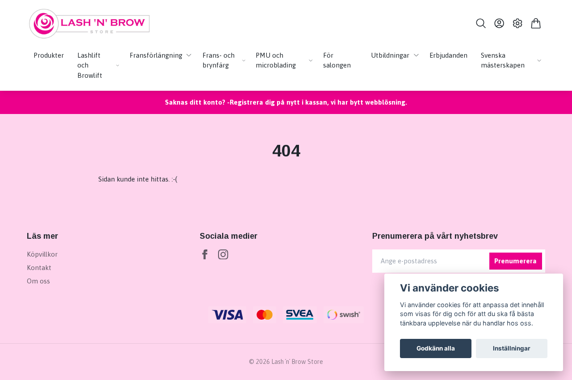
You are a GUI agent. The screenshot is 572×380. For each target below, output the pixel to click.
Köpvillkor (42, 254)
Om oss (38, 281)
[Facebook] (205, 254)
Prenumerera (515, 261)
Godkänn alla (435, 348)
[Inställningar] (518, 23)
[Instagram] (223, 254)
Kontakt (39, 267)
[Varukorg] (536, 23)
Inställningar (511, 348)
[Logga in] (499, 23)
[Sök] (480, 23)
